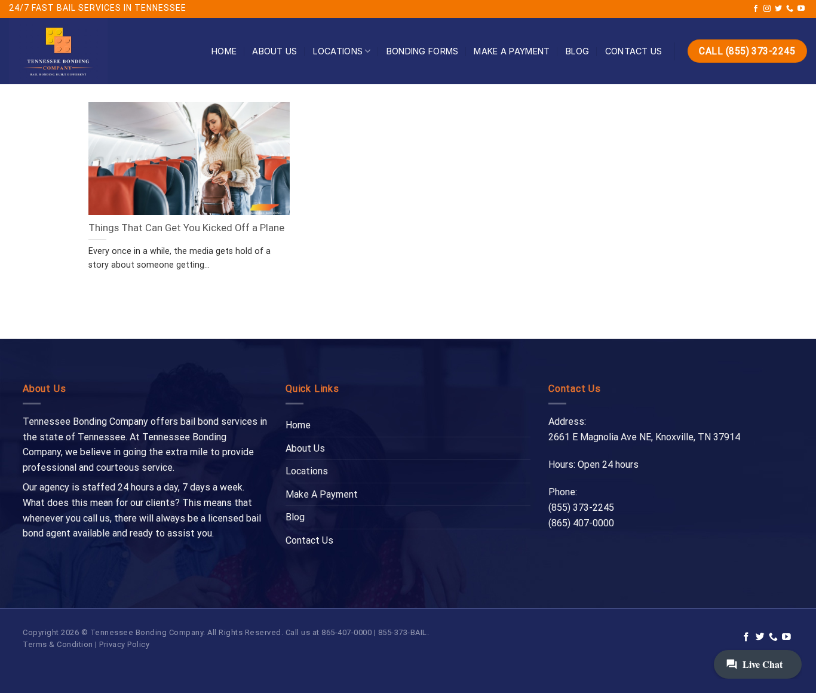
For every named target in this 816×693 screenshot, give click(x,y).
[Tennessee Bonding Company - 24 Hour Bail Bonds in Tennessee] (97, 51)
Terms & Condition (58, 644)
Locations (338, 51)
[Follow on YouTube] (801, 9)
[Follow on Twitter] (778, 9)
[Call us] (789, 9)
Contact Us (633, 51)
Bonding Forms (422, 51)
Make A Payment (512, 51)
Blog (578, 51)
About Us (274, 51)
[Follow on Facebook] (755, 9)
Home (224, 51)
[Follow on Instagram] (767, 9)
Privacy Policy (124, 644)
